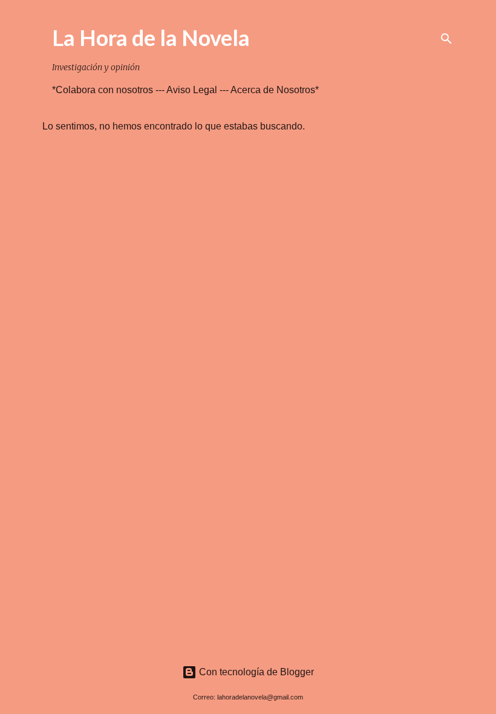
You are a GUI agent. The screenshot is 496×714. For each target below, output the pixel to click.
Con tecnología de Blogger (255, 672)
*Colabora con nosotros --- (109, 90)
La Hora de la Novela (151, 37)
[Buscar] (446, 38)
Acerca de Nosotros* (274, 90)
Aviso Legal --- (198, 90)
